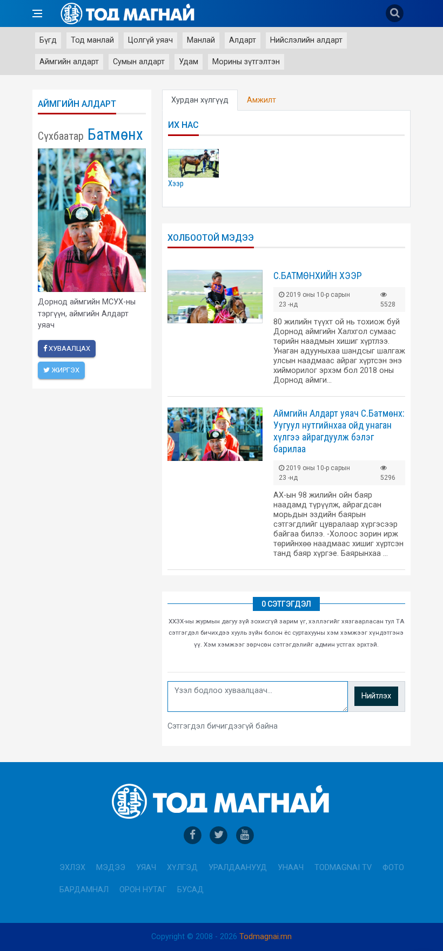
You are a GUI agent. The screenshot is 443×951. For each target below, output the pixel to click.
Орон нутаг (142, 889)
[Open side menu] (37, 13)
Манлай (201, 40)
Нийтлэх (376, 696)
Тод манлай (92, 40)
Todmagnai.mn (265, 936)
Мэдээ (110, 867)
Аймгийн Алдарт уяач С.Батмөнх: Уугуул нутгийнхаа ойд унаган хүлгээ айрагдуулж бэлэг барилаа (339, 430)
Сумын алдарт (139, 61)
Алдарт (242, 40)
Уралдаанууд (238, 867)
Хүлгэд (182, 867)
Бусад (190, 889)
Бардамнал (84, 889)
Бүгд (48, 40)
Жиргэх (64, 370)
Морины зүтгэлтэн (246, 61)
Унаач (291, 867)
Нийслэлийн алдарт (306, 40)
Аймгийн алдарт (69, 61)
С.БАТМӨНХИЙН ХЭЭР (317, 275)
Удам (188, 61)
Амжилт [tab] (261, 100)
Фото (393, 867)
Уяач (146, 867)
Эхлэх (72, 867)
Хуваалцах (68, 348)
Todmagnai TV (343, 867)
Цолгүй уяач (150, 40)
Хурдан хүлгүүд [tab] (200, 100)
